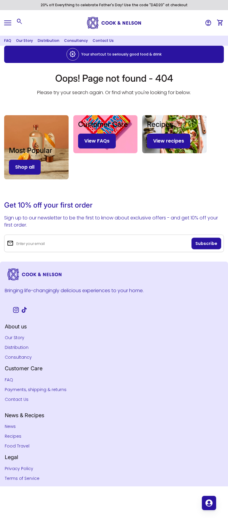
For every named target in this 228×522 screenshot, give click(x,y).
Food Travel (17, 446)
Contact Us (103, 40)
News (10, 426)
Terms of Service (22, 478)
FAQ (7, 40)
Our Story (24, 40)
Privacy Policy (19, 469)
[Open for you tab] (209, 503)
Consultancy (76, 40)
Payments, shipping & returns (35, 390)
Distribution (48, 40)
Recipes (13, 436)
